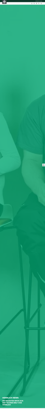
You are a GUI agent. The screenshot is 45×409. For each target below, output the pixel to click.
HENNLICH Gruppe (38, 1)
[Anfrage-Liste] (36, 3)
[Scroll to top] (42, 407)
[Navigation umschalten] (41, 3)
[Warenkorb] (34, 3)
